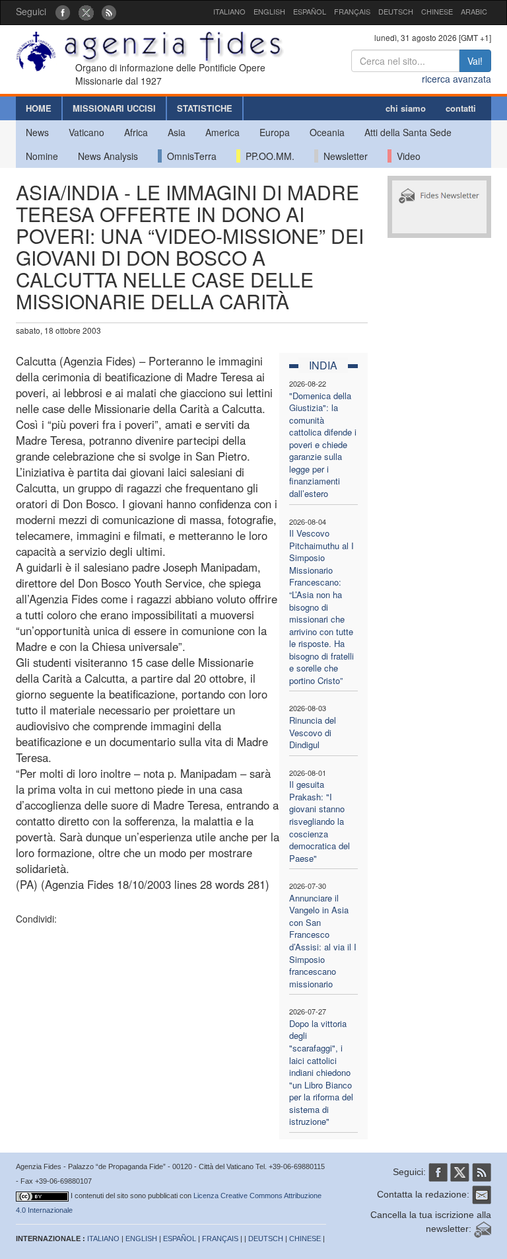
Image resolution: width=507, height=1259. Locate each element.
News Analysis (108, 156)
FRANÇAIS (352, 11)
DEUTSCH (395, 11)
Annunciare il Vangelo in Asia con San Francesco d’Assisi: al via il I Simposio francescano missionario (322, 941)
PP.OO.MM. (267, 156)
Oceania (327, 132)
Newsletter (343, 156)
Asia (177, 132)
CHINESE (437, 11)
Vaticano (86, 132)
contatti (461, 108)
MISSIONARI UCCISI (114, 108)
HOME (38, 108)
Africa (136, 132)
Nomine (42, 156)
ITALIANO (229, 11)
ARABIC (474, 11)
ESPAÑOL (309, 11)
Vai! (475, 60)
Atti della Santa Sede (408, 132)
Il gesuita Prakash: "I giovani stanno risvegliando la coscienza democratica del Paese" (319, 821)
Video (406, 156)
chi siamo (406, 108)
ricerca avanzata (456, 78)
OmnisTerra (189, 156)
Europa (274, 132)
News (37, 132)
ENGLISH (269, 11)
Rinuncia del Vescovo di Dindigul (312, 732)
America (222, 132)
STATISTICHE (204, 108)
